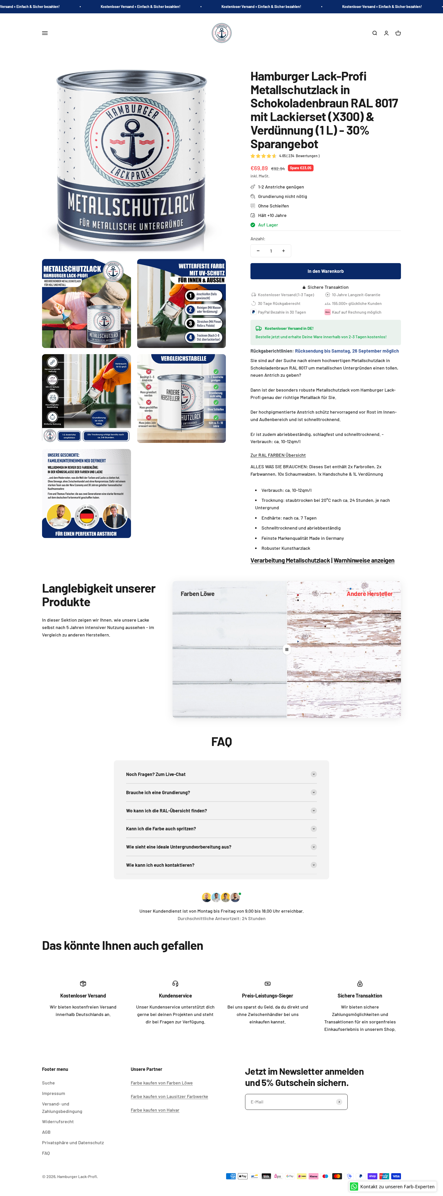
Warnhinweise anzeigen (364, 560)
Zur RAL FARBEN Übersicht (278, 455)
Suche (48, 1082)
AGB (46, 1132)
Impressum (53, 1093)
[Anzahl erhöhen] (283, 251)
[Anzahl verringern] (258, 251)
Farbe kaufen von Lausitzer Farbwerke (169, 1096)
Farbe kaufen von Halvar (155, 1110)
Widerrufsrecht (58, 1121)
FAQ (46, 1153)
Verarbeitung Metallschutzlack (290, 560)
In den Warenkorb (326, 271)
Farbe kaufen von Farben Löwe (162, 1082)
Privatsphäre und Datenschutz (73, 1142)
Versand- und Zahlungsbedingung (62, 1107)
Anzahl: (257, 238)
